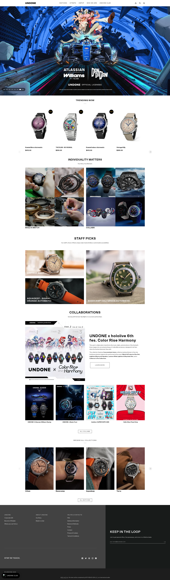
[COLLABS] (115, 197)
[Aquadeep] (100, 468)
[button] (63, 3)
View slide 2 (7, 89)
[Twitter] (86, 558)
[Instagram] (92, 558)
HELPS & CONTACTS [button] (74, 515)
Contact (69, 530)
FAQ (68, 518)
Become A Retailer (10, 521)
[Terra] (131, 468)
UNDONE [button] (7, 515)
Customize (130, 142)
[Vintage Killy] (131, 126)
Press (69, 527)
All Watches (85, 500)
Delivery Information (73, 521)
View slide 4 (12, 89)
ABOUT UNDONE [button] (42, 515)
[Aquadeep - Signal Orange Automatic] (54, 291)
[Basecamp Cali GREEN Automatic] (115, 277)
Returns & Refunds (73, 524)
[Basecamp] (70, 468)
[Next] (150, 151)
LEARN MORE (100, 365)
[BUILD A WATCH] (54, 197)
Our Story (38, 518)
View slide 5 (15, 89)
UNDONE (9, 572)
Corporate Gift (8, 518)
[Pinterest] (89, 558)
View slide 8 (23, 89)
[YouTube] (96, 558)
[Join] (163, 541)
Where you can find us (11, 524)
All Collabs (85, 431)
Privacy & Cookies (72, 533)
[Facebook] (82, 558)
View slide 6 (17, 89)
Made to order (40, 521)
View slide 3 (9, 89)
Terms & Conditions (73, 536)
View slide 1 (4, 89)
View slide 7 (20, 89)
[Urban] (39, 468)
